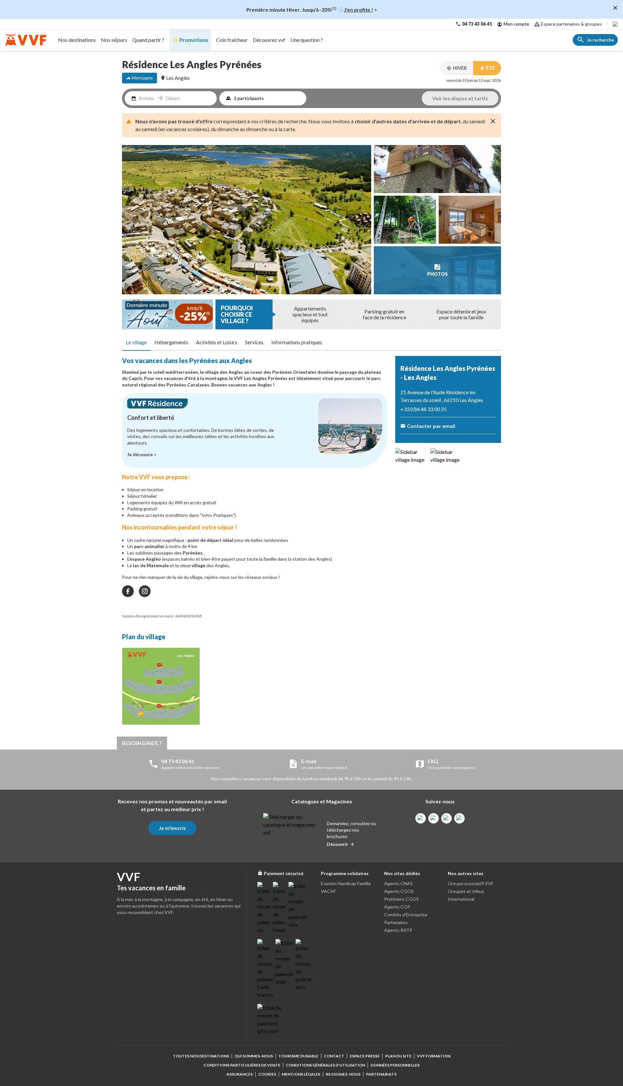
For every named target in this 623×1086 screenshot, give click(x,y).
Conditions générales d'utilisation (325, 1065)
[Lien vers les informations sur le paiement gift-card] (270, 1019)
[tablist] (311, 343)
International (461, 899)
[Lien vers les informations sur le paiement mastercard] (279, 908)
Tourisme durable (298, 1056)
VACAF (328, 891)
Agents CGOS (399, 891)
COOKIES (267, 1074)
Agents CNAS (398, 883)
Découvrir (337, 844)
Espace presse (365, 1056)
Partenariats (381, 1074)
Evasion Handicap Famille (346, 883)
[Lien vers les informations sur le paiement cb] (263, 908)
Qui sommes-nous (254, 1056)
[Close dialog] (615, 8)
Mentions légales (301, 1074)
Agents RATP (398, 930)
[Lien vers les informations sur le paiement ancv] (303, 965)
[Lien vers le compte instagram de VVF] (433, 818)
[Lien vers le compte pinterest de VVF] (446, 818)
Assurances (239, 1074)
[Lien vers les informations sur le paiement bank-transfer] (265, 969)
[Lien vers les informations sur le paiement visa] (297, 905)
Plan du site (398, 1056)
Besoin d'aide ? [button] (142, 743)
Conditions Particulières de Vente (241, 1065)
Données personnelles (395, 1065)
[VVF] (25, 40)
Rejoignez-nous (343, 1074)
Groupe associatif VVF (471, 883)
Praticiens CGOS (401, 899)
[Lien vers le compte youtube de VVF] (459, 818)
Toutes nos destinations (201, 1056)
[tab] (136, 343)
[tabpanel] (254, 542)
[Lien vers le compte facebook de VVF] (420, 818)
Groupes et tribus (466, 891)
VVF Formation (433, 1056)
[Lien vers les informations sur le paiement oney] (284, 962)
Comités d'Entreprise (405, 914)
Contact (334, 1056)
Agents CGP (397, 906)
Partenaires (396, 922)
